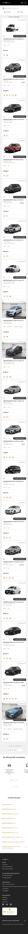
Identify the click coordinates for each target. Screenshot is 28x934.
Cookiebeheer (5, 890)
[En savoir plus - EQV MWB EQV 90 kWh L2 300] (14, 470)
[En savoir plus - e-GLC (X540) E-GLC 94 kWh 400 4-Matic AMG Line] (14, 228)
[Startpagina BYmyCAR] (6, 2)
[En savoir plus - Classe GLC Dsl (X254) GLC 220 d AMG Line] (14, 711)
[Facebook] (7, 904)
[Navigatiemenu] (25, 2)
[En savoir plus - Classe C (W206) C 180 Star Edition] (14, 389)
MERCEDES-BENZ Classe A (9, 827)
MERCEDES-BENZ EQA (8, 823)
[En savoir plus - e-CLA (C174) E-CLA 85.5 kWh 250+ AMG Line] (14, 630)
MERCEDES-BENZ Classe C (9, 832)
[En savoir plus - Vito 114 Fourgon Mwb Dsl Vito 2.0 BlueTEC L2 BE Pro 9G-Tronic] (14, 590)
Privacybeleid (5, 888)
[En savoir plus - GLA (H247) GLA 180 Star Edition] (14, 429)
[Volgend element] (16, 785)
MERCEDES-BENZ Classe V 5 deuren (11, 837)
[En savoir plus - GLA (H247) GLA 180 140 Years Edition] (14, 67)
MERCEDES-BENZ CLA (7, 818)
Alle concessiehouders (7, 866)
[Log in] (22, 2)
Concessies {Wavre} (6, 877)
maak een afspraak (20, 36)
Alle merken (5, 864)
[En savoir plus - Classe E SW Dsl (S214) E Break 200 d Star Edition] (14, 108)
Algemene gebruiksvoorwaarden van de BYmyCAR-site (14, 886)
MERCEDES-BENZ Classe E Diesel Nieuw (12, 841)
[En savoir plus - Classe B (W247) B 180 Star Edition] (14, 510)
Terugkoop (4, 899)
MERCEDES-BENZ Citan (8, 809)
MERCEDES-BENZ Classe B (9, 813)
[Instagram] (11, 904)
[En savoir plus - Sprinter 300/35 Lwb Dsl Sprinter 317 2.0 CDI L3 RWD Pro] (14, 27)
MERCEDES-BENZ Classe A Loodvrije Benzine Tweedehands (11, 847)
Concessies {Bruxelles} (7, 875)
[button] (11, 780)
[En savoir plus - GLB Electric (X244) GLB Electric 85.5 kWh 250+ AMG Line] (14, 148)
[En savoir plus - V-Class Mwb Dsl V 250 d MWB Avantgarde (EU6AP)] (14, 309)
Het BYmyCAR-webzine (7, 868)
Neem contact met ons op (8, 884)
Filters (21, 12)
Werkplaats (4, 897)
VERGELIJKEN (22, 60)
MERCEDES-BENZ (6, 804)
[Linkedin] (3, 904)
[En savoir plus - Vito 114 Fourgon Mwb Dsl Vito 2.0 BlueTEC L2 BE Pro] (14, 268)
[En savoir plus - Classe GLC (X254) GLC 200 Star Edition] (14, 188)
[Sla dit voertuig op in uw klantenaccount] (4, 36)
